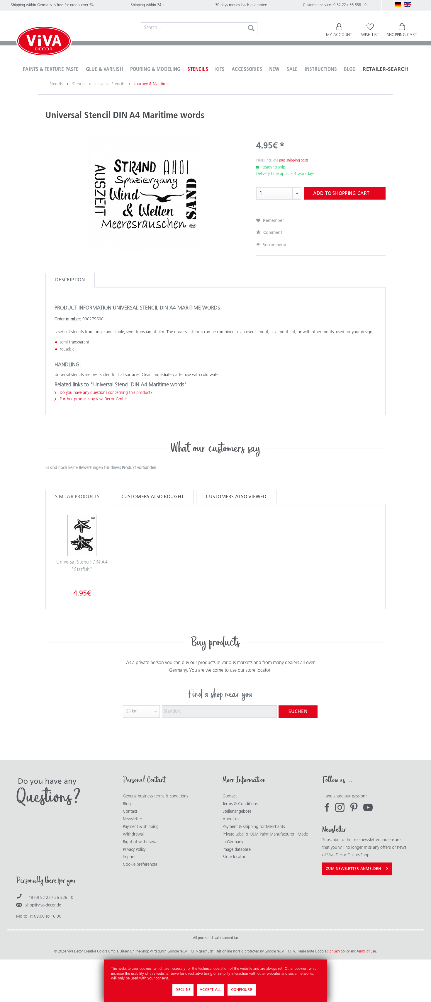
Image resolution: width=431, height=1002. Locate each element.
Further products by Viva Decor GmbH (93, 399)
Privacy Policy (134, 850)
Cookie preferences (140, 864)
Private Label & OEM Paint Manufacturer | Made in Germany (265, 838)
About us (231, 819)
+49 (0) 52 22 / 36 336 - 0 (49, 898)
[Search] (251, 28)
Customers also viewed (236, 497)
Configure (241, 990)
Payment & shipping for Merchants (254, 827)
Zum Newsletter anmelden (353, 869)
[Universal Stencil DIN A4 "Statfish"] (82, 535)
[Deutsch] (398, 4)
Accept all (210, 990)
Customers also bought (152, 497)
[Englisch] (407, 4)
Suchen (298, 712)
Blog (127, 804)
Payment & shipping (141, 827)
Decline (183, 990)
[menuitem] (199, 28)
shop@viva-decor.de (43, 905)
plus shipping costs (293, 160)
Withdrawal (133, 834)
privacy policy (340, 951)
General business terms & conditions (155, 796)
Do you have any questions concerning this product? (105, 393)
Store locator (234, 857)
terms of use (366, 951)
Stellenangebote (237, 811)
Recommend (273, 245)
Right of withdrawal (140, 842)
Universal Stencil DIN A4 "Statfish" (82, 566)
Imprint (129, 857)
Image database (237, 850)
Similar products (77, 497)
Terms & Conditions (240, 804)
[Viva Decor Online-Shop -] (44, 42)
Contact (130, 811)
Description (70, 280)
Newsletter (132, 819)
